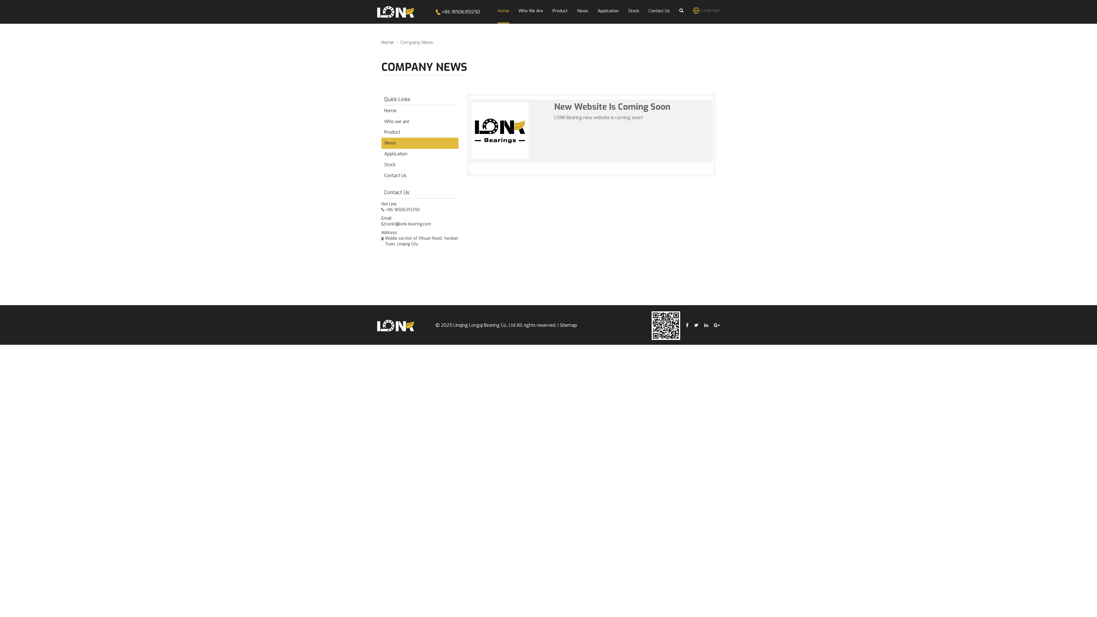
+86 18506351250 (460, 12)
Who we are (396, 122)
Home (387, 42)
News (390, 143)
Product (392, 132)
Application (395, 154)
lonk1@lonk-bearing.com (408, 224)
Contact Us (395, 176)
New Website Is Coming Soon (612, 107)
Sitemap (568, 325)
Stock (390, 165)
